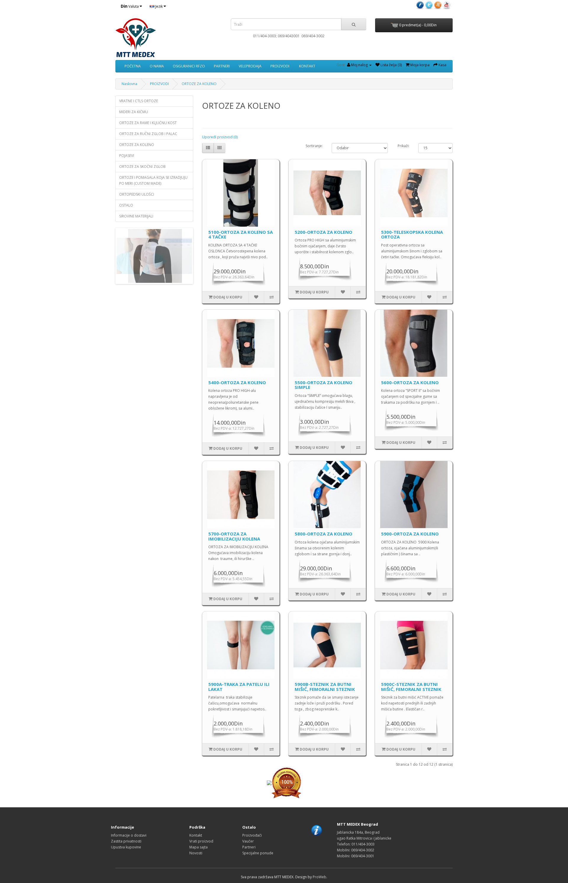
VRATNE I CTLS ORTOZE (138, 100)
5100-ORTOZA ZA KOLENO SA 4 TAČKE (240, 234)
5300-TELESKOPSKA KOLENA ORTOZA (412, 234)
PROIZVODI (279, 66)
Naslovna (129, 83)
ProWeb (319, 876)
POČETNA (133, 66)
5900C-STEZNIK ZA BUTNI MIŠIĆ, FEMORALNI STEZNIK (411, 686)
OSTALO (126, 205)
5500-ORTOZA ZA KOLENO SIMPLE (323, 384)
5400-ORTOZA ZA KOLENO (237, 382)
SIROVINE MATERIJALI (136, 216)
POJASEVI (126, 155)
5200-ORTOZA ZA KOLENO (323, 232)
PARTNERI (222, 66)
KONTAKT (306, 66)
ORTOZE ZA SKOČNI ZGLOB (142, 166)
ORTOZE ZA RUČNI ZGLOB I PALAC (148, 133)
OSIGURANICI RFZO (189, 66)
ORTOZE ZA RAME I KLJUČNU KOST (148, 122)
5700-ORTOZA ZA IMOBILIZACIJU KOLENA (234, 536)
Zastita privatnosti (126, 841)
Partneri (249, 847)
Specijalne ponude (257, 853)
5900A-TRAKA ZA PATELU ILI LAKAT (239, 686)
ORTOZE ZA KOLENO (199, 83)
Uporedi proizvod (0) (220, 136)
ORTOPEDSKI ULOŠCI (136, 194)
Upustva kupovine (126, 847)
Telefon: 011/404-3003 (356, 844)
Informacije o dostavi (128, 835)
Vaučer (248, 841)
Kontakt (195, 835)
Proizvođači (252, 835)
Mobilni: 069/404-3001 (355, 855)
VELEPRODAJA (250, 66)
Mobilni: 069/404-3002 (355, 850)
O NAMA (157, 66)
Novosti (195, 853)
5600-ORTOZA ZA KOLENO (410, 382)
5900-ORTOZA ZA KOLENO (410, 534)
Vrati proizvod (201, 841)
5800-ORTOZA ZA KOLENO (323, 534)
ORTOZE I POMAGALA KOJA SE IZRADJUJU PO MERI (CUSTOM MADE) (153, 180)
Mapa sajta (198, 847)
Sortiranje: (314, 145)
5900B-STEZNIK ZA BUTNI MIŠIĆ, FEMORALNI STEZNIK (325, 686)
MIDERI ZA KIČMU (133, 111)
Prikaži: (403, 145)
